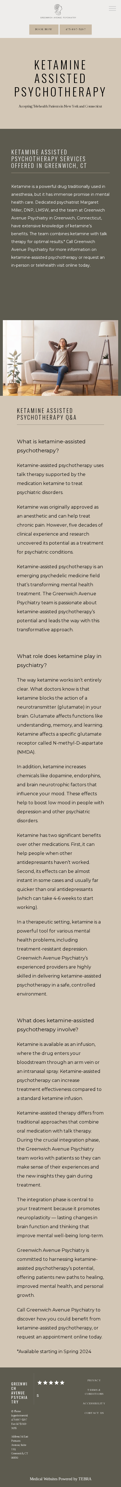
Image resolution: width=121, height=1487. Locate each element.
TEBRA (85, 1479)
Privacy (94, 1380)
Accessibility (94, 1403)
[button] (112, 9)
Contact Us (94, 1413)
